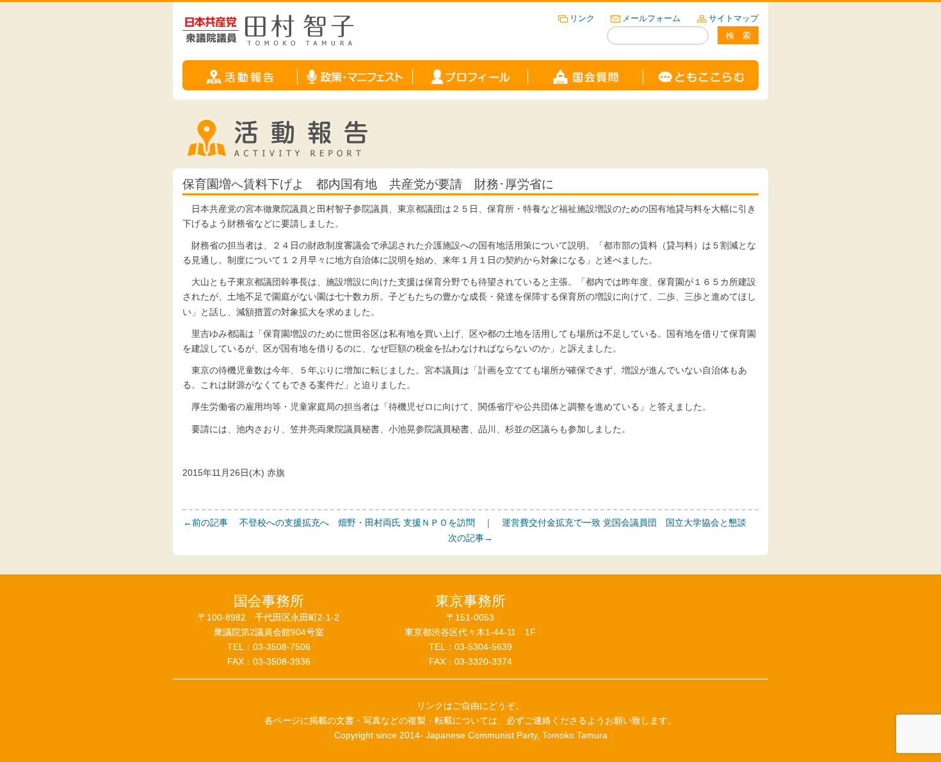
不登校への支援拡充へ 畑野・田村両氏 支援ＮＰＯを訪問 (329, 522)
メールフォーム (651, 18)
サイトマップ (734, 18)
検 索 (738, 35)
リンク (582, 18)
